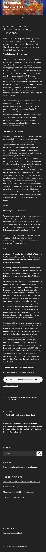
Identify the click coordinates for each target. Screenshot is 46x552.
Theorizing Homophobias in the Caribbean (19, 492)
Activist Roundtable (10, 386)
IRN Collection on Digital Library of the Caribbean (21, 481)
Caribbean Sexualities (13, 5)
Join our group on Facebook (13, 497)
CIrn (26, 26)
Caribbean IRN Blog (11, 487)
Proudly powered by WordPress (15, 547)
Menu (24, 18)
